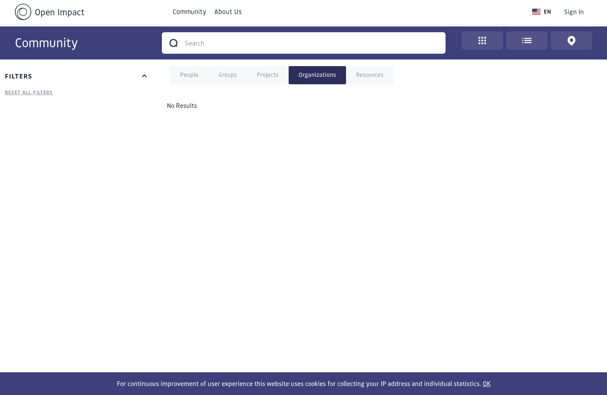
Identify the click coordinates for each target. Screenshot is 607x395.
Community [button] (189, 12)
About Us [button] (228, 12)
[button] (541, 11)
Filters (19, 76)
